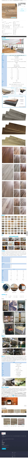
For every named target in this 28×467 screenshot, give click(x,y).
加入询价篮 (21, 10)
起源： (14, 31)
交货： (14, 29)
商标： (2, 30)
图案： (14, 22)
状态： (2, 24)
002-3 (11, 413)
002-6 (17, 413)
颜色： (14, 23)
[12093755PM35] (4, 433)
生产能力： (14, 21)
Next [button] (25, 412)
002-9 (23, 413)
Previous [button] (2, 412)
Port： (2, 21)
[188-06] (5, 411)
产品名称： (3, 25)
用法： (14, 24)
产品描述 (3, 36)
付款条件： (3, 22)
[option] (5, 411)
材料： (2, 32)
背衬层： (14, 25)
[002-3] (11, 411)
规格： (2, 31)
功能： (2, 33)
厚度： (14, 33)
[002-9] (23, 411)
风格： (14, 32)
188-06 (4, 413)
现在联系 (4, 448)
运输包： (14, 30)
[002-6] (17, 411)
